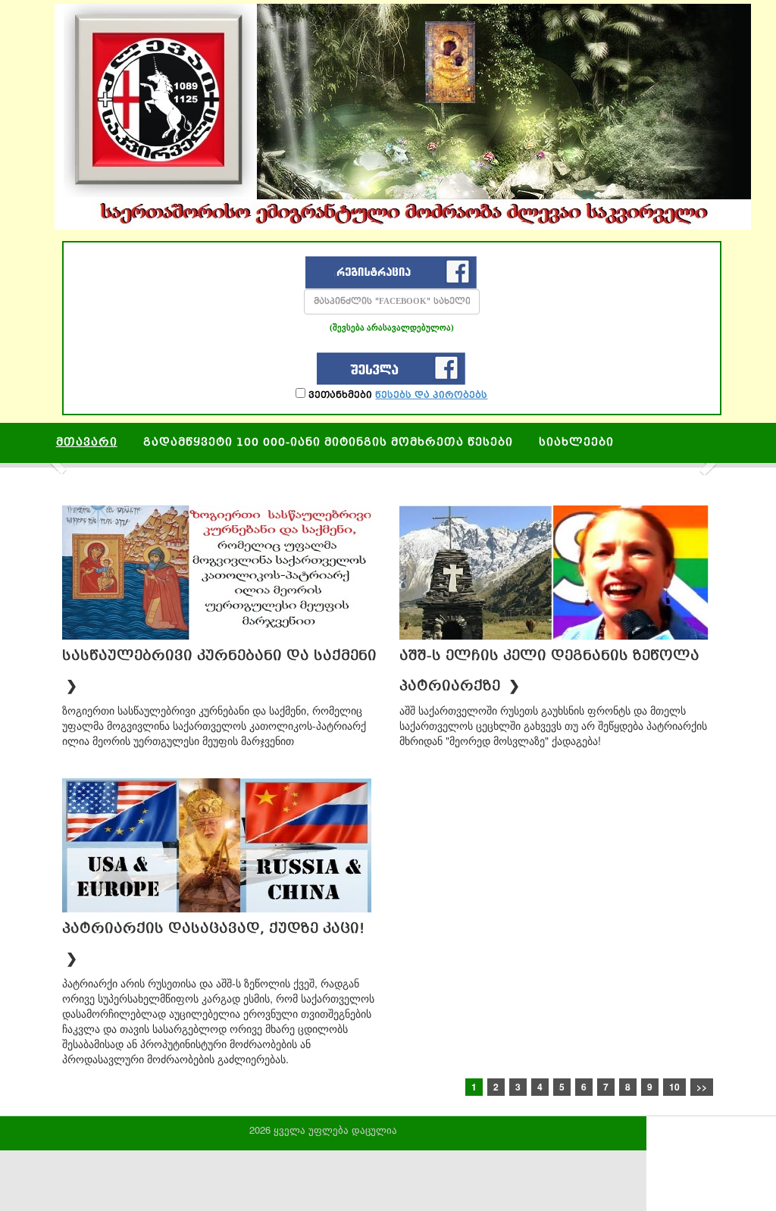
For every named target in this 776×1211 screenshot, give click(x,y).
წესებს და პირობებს (431, 395)
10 (674, 1087)
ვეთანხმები (396, 395)
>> (701, 1087)
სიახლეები (576, 443)
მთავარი (86, 443)
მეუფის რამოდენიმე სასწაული (161, 477)
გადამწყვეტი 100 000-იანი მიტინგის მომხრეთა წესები (328, 443)
